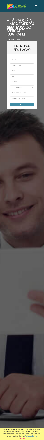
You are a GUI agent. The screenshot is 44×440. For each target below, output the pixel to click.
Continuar (22, 438)
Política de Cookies (31, 436)
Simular (22, 104)
